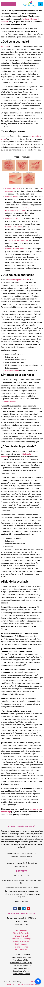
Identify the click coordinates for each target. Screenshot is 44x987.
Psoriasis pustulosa (12, 188)
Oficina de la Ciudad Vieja (21, 939)
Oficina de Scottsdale (21, 941)
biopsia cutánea (10, 402)
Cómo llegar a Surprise (21, 968)
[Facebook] (15, 908)
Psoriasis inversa (12, 219)
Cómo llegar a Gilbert (21, 960)
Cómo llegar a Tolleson (21, 974)
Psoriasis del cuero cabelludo (16, 249)
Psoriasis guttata (11, 197)
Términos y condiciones (27, 984)
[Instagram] (19, 908)
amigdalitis (21, 210)
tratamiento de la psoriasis (18, 241)
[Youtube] (28, 908)
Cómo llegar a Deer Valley (21, 957)
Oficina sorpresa (21, 944)
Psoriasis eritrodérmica (14, 227)
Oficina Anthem (21, 930)
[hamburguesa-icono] (40, 4)
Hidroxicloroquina (12, 371)
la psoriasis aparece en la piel (18, 280)
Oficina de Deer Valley (21, 933)
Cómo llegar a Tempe (21, 971)
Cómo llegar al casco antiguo (21, 963)
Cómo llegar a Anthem (21, 955)
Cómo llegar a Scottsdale (21, 966)
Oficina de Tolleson (21, 950)
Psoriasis (4, 47)
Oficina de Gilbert (21, 936)
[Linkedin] (24, 908)
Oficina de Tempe (21, 947)
